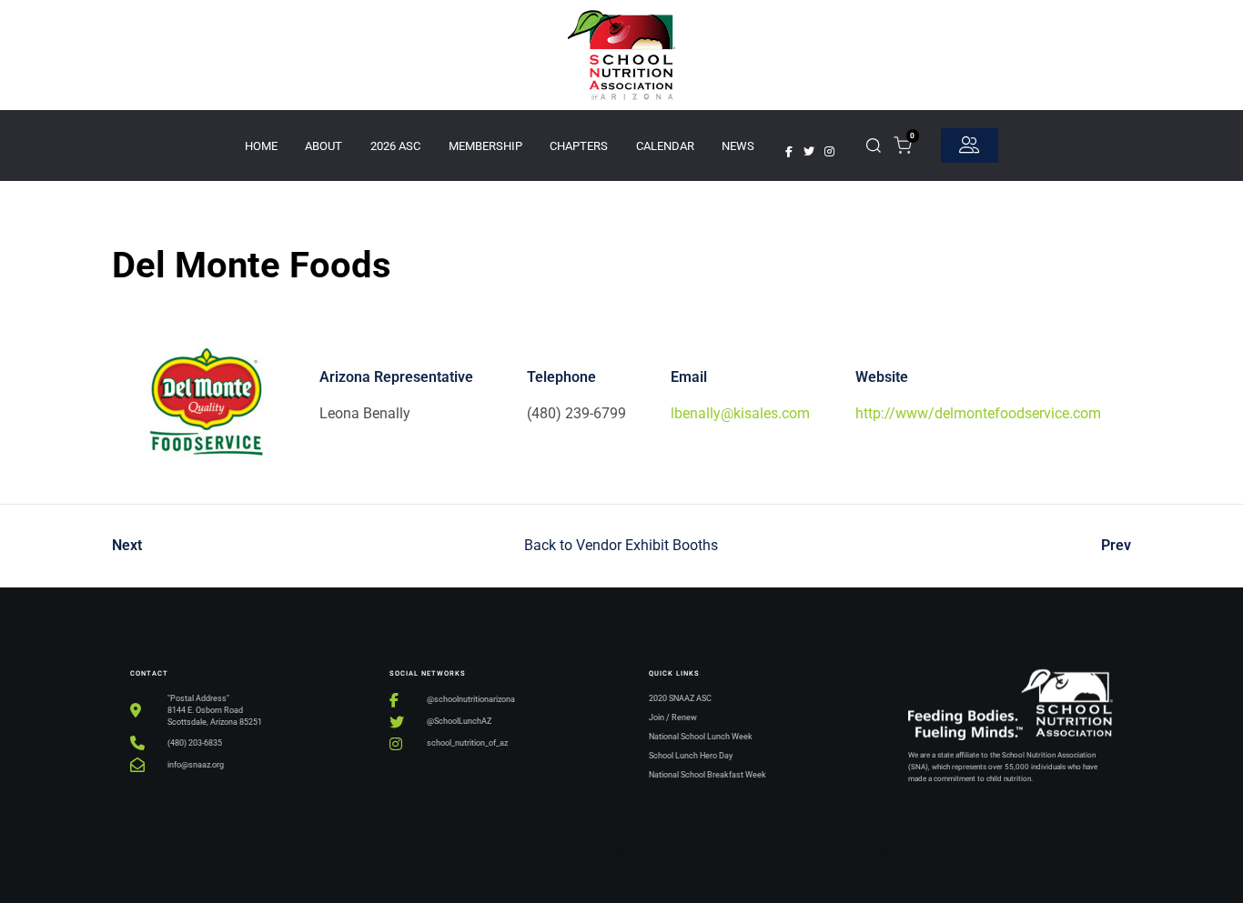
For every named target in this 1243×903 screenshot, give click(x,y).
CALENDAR (665, 146)
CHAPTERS (579, 146)
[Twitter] (808, 151)
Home (261, 146)
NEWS (738, 146)
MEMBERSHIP (485, 146)
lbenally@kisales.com (740, 413)
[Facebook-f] (788, 151)
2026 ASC (395, 146)
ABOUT (323, 146)
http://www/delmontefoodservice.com (978, 413)
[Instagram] (829, 151)
